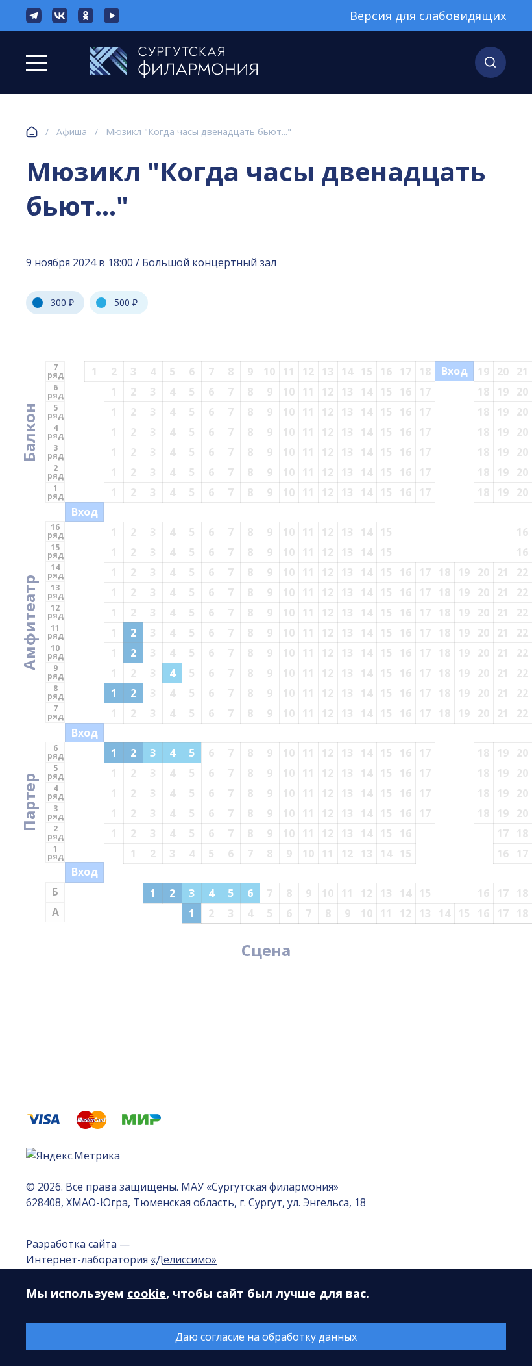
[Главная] (32, 132)
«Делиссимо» (184, 1259)
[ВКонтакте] (59, 15)
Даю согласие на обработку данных (266, 1337)
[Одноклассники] (85, 15)
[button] (490, 62)
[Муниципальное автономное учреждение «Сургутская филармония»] (174, 62)
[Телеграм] (34, 15)
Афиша (71, 131)
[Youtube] (111, 15)
